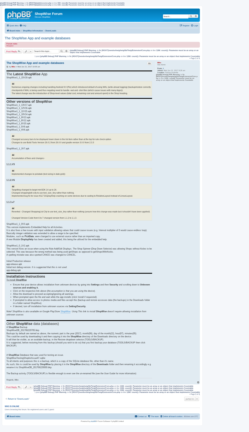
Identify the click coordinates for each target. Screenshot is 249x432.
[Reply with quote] (149, 63)
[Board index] (20, 14)
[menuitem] (22, 26)
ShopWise (65, 311)
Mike (159, 63)
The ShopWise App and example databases (37, 38)
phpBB (93, 421)
